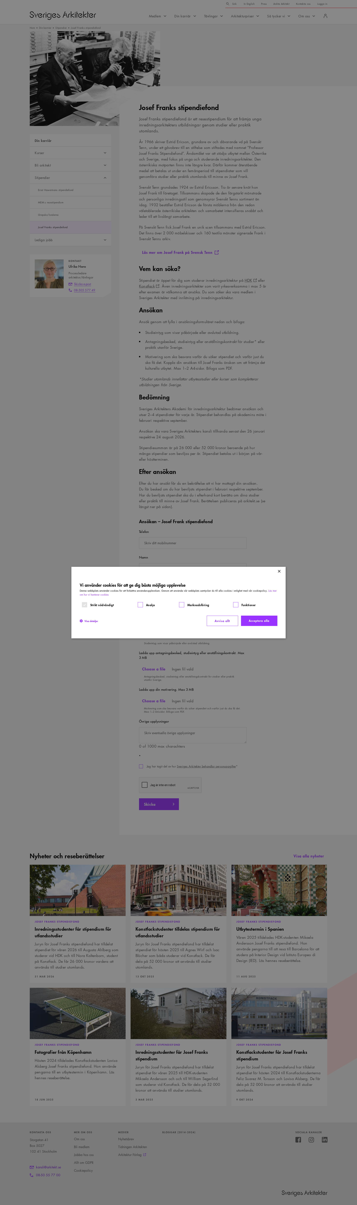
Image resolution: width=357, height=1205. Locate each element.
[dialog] (178, 602)
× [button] (279, 571)
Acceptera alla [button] (259, 620)
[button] (89, 620)
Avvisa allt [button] (222, 620)
